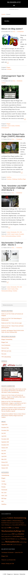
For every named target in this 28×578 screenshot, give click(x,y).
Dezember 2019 (5, 444)
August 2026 (4, 424)
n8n (9, 527)
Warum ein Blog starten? (12, 29)
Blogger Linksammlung (6, 339)
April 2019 (3, 456)
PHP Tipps (3, 498)
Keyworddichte (16, 524)
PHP (13, 534)
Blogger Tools (4, 342)
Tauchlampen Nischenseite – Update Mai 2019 (12, 552)
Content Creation (11, 125)
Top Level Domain (10, 539)
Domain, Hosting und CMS (7, 563)
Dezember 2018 (5, 465)
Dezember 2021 (5, 427)
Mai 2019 (3, 453)
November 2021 (5, 430)
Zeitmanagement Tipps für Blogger (12, 77)
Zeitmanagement (5, 127)
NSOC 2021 (4, 495)
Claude (5, 518)
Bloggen (8, 67)
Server (11, 536)
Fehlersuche (9, 522)
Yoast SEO (14, 544)
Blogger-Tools (4, 556)
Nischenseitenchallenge (10, 236)
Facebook (3, 522)
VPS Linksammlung (6, 356)
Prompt (16, 534)
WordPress (8, 177)
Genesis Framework (16, 522)
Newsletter (21, 234)
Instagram (22, 522)
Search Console (4, 536)
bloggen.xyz (14, 2)
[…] (8, 62)
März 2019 (3, 459)
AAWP (8, 234)
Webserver (3, 542)
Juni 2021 (3, 433)
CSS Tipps (3, 484)
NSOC (2, 534)
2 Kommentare (20, 31)
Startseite (3, 14)
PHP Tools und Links (6, 351)
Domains (3, 486)
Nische (3, 236)
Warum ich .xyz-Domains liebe (8, 559)
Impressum (16, 574)
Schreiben (9, 69)
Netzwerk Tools (5, 348)
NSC (23, 531)
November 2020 (5, 439)
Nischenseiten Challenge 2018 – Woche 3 (12, 244)
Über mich (3, 354)
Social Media (16, 536)
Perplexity (9, 534)
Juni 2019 (3, 450)
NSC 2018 (19, 232)
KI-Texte (21, 525)
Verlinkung (14, 179)
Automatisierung (5, 475)
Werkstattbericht (12, 542)
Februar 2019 (4, 462)
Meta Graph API (4, 527)
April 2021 (3, 436)
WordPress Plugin (22, 179)
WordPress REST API (6, 544)
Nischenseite (13, 232)
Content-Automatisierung (16, 518)
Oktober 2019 (4, 447)
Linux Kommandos (5, 345)
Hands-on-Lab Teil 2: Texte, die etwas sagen (11, 323)
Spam (21, 536)
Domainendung (17, 520)
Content (8, 232)
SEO (2, 501)
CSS (11, 520)
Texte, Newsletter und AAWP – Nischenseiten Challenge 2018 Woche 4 (14, 188)
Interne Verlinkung (5, 524)
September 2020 (5, 442)
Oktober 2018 (4, 468)
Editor (16, 289)
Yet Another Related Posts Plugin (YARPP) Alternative (13, 135)
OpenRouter (6, 534)
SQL (23, 536)
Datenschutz (22, 574)
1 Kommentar (19, 139)
